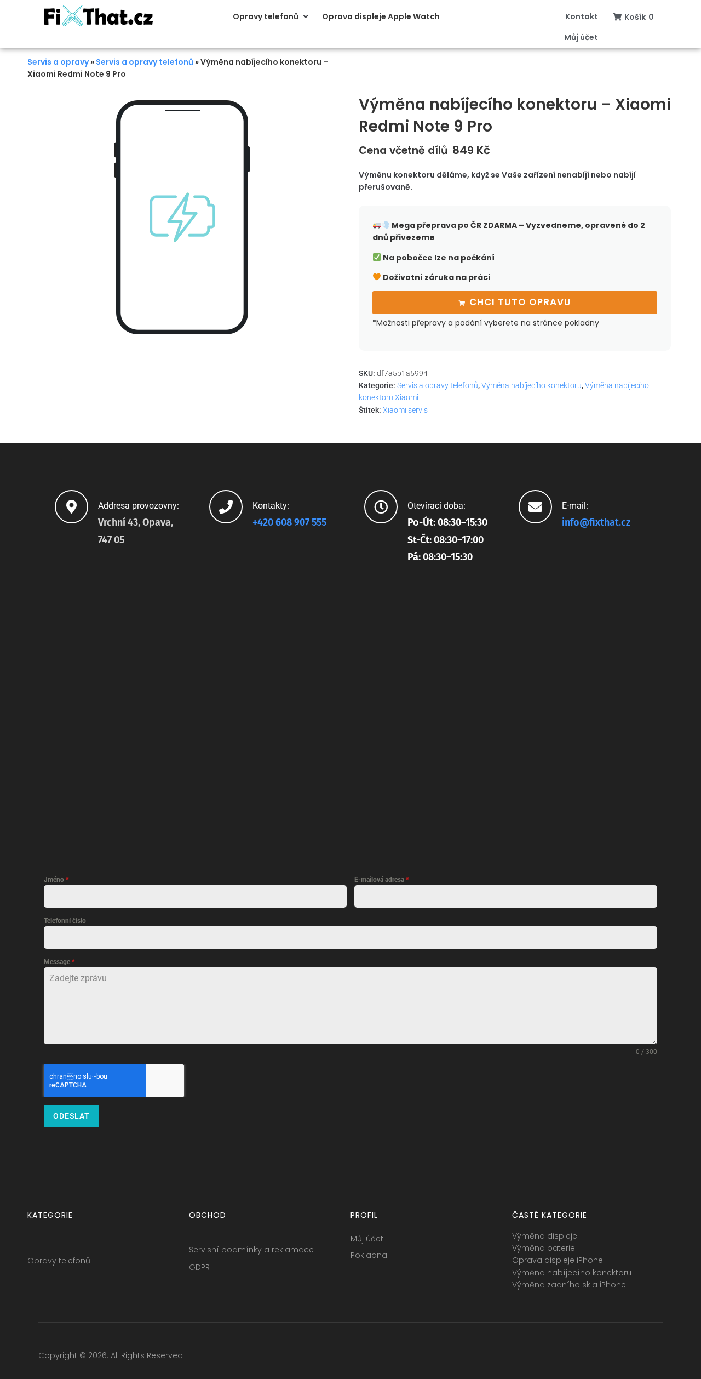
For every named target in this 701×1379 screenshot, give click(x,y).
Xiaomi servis (405, 410)
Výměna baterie (543, 1248)
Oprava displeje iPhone (557, 1260)
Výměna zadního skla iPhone (569, 1284)
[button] (272, 16)
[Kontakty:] (226, 506)
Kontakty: (270, 505)
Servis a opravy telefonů (144, 61)
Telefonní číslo (65, 921)
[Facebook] (573, 1358)
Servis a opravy (58, 61)
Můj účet (366, 1238)
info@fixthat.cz (596, 522)
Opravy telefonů (58, 1260)
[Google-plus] (613, 1358)
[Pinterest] (654, 1358)
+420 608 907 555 (289, 522)
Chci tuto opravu (520, 302)
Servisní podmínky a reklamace (251, 1249)
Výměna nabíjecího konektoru (531, 385)
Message (59, 962)
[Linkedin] (633, 1358)
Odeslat (71, 1116)
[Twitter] (593, 1358)
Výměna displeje (544, 1235)
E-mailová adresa (381, 880)
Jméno (56, 880)
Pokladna (368, 1255)
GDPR (199, 1267)
